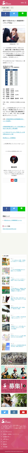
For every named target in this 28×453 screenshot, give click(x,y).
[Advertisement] (14, 193)
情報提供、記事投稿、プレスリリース (11, 434)
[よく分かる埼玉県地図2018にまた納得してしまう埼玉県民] (6, 271)
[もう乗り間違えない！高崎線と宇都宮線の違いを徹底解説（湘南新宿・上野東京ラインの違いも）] (6, 289)
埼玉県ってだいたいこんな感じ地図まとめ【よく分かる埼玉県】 (18, 336)
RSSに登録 (5, 446)
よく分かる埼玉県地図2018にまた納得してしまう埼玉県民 (18, 270)
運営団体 (5, 444)
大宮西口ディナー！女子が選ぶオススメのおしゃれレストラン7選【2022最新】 (18, 327)
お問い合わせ (6, 439)
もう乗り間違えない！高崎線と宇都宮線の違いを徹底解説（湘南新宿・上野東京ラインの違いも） (18, 290)
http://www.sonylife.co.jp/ (9, 228)
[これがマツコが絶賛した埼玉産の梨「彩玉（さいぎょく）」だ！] (6, 318)
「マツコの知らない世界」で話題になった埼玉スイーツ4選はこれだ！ (18, 261)
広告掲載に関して (6, 436)
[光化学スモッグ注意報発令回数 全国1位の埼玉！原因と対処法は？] (6, 346)
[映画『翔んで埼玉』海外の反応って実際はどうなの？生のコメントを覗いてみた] (6, 299)
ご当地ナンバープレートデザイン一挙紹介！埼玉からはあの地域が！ (18, 280)
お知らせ (5, 441)
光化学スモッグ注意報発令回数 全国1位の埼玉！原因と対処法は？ (18, 346)
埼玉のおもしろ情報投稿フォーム (13, 220)
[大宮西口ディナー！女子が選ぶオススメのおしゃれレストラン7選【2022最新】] (6, 327)
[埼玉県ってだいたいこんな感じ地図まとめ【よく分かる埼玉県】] (6, 337)
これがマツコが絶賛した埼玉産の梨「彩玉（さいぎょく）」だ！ (18, 317)
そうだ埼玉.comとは (7, 431)
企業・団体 (6, 7)
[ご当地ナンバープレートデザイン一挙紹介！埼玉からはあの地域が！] (6, 280)
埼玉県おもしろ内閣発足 (9, 138)
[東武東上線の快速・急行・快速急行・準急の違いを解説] (6, 308)
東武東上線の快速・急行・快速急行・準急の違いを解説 (18, 308)
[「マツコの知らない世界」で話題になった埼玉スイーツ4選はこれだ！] (6, 261)
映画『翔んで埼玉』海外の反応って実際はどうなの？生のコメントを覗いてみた (18, 299)
